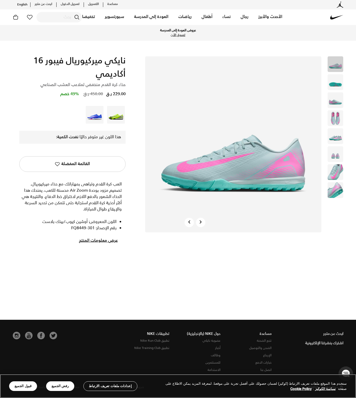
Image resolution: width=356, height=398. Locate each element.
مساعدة (112, 4)
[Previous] (189, 222)
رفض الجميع (60, 385)
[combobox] (59, 17)
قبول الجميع (23, 385)
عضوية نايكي (211, 340)
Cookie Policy (301, 388)
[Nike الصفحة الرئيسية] (336, 17)
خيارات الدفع (263, 362)
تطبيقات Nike (158, 333)
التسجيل (93, 4)
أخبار (217, 348)
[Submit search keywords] (77, 17)
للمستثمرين (212, 362)
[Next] (200, 222)
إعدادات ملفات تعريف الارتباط (110, 385)
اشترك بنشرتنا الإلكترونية (324, 343)
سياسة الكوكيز (325, 388)
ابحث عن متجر (43, 4)
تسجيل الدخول (70, 4)
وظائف (215, 355)
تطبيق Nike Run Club (154, 340)
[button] (270, 17)
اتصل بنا (266, 369)
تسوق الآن (178, 35)
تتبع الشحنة (264, 340)
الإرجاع (267, 355)
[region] (178, 386)
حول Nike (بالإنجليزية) (203, 333)
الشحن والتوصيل (260, 348)
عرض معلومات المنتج (98, 241)
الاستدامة (213, 369)
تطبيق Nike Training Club (151, 348)
